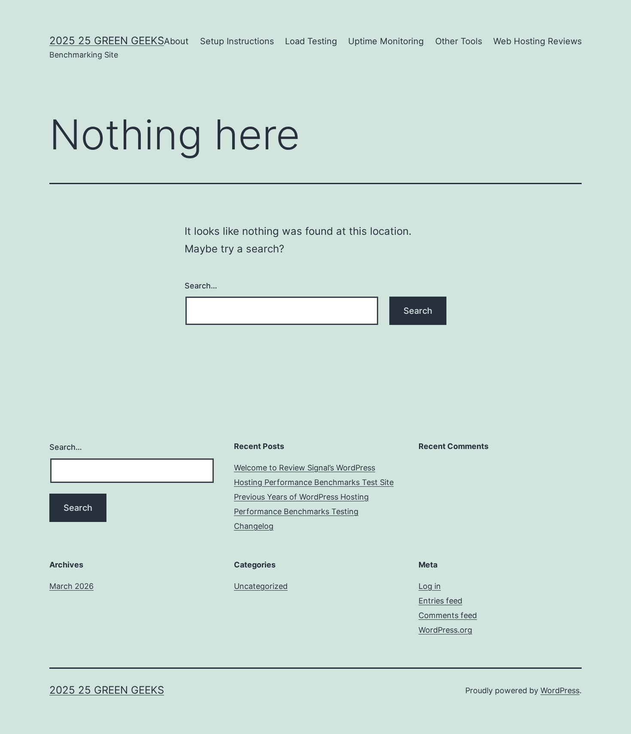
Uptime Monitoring (386, 41)
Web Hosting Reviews (537, 41)
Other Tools (458, 41)
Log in (430, 586)
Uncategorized (261, 586)
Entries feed (440, 600)
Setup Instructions (237, 41)
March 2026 (71, 586)
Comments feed (448, 615)
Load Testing (311, 41)
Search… (201, 285)
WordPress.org (445, 629)
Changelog (253, 526)
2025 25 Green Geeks (106, 40)
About (176, 41)
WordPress (559, 690)
